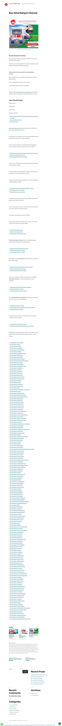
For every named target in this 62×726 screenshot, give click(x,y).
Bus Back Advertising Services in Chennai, (18, 156)
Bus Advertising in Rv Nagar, (16, 548)
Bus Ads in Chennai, (14, 121)
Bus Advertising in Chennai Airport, (17, 377)
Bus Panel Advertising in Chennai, (17, 289)
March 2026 (34, 693)
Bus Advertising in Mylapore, (16, 488)
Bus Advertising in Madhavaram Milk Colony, (19, 460)
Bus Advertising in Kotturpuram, (16, 445)
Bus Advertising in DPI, (15, 387)
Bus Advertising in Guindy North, (17, 416)
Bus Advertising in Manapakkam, (16, 476)
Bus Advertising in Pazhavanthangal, (17, 512)
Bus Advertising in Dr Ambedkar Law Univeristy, (20, 389)
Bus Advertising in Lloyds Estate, (16, 454)
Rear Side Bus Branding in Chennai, (17, 305)
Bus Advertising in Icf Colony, (16, 422)
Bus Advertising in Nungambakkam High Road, (19, 501)
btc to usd (53, 725)
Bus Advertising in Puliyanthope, (16, 528)
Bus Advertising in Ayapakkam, (16, 371)
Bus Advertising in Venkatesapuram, (17, 600)
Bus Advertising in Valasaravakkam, (17, 595)
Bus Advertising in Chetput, (15, 382)
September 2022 (35, 695)
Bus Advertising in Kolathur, (15, 442)
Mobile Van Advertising (15, 710)
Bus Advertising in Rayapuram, (16, 543)
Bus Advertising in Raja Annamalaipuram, (18, 530)
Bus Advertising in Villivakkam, (16, 604)
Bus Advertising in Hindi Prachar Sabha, (18, 420)
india (20, 725)
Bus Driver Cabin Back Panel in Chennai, (18, 270)
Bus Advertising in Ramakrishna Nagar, (18, 539)
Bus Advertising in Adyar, (15, 344)
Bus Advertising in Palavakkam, (16, 507)
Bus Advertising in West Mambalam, (17, 617)
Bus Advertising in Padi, (15, 505)
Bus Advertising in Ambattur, (16, 351)
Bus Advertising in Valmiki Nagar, (17, 597)
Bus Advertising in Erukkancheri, (16, 398)
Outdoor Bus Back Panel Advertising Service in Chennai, (21, 267)
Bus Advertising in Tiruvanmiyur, (16, 581)
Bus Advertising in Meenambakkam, (17, 481)
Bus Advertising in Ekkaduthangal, (17, 393)
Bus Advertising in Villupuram (37, 684)
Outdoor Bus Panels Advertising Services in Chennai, (20, 287)
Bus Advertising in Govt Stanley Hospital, (18, 411)
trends (14, 725)
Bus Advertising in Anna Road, (16, 362)
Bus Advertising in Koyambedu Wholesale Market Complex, (22, 449)
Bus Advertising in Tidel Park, (16, 577)
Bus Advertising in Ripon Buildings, (17, 544)
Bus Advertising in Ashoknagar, (16, 368)
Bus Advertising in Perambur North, (17, 517)
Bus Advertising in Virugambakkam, (17, 606)
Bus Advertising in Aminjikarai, (16, 355)
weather (39, 725)
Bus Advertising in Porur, (15, 523)
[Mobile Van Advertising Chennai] (13, 631)
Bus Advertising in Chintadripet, (16, 384)
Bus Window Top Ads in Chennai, (17, 309)
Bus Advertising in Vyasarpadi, (16, 611)
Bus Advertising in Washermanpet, (17, 613)
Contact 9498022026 (14, 3)
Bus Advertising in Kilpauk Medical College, (19, 436)
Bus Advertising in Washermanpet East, (18, 615)
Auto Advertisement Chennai (22, 636)
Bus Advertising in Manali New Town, (17, 474)
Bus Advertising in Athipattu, (16, 369)
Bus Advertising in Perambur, (16, 514)
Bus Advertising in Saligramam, (16, 552)
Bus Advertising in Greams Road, (16, 413)
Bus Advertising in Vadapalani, (16, 591)
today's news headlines (46, 725)
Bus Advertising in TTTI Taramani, (17, 590)
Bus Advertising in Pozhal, (15, 525)
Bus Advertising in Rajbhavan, (16, 535)
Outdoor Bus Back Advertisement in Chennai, (19, 248)
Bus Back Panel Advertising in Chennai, (18, 233)
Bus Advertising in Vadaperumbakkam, (18, 593)
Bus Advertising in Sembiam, (16, 553)
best (18, 725)
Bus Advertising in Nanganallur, (16, 492)
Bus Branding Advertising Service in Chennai (27, 646)
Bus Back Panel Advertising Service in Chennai (27, 645)
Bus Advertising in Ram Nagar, (16, 537)
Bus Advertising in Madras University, (17, 467)
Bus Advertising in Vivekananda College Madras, (20, 608)
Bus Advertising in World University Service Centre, (20, 618)
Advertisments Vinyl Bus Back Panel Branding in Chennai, (22, 188)
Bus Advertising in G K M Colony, (17, 407)
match (36, 725)
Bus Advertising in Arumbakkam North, (18, 366)
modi (34, 725)
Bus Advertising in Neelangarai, (16, 494)
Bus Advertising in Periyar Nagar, (16, 519)
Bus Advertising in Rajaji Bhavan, (17, 532)
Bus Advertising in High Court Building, (18, 418)
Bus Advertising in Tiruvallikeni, (16, 579)
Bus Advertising (12, 642)
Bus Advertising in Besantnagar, (16, 375)
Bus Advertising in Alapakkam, (16, 348)
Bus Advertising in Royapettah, (16, 546)
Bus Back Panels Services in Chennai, (17, 252)
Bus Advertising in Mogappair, (16, 485)
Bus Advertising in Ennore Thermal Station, (18, 396)
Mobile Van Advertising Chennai (11, 636)
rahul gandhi (30, 725)
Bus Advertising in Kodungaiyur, (16, 440)
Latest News (3, 725)
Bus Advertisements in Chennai (31, 644)
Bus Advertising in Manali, (15, 472)
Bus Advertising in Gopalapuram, (16, 409)
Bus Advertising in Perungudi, (16, 521)
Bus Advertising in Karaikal (36, 678)
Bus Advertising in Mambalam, (16, 470)
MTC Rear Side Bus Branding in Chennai (18, 651)
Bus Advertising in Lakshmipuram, (17, 452)
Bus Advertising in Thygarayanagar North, (18, 573)
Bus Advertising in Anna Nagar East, (17, 359)
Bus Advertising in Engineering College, (18, 395)
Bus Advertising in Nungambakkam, (17, 499)
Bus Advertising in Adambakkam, (17, 342)
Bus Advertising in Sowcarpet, (16, 563)
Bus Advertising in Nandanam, (16, 490)
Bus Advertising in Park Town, (16, 508)
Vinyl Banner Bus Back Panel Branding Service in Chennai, (22, 326)
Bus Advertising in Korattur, (15, 443)
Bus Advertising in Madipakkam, (16, 461)
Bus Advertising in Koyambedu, (16, 447)
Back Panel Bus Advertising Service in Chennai (18, 644)
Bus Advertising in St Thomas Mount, (17, 566)
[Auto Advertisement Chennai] (23, 631)
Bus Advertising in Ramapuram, (16, 541)
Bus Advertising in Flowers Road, (17, 404)
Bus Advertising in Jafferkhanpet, (16, 427)
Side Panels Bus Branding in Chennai (22, 653)
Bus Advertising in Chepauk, (16, 380)
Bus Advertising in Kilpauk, (15, 434)
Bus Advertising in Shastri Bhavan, (17, 555)
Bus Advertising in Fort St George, (17, 405)
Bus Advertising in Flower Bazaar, (17, 402)
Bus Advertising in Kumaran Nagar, (17, 451)
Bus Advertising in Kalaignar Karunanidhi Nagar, (20, 429)
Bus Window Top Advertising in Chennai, (18, 324)
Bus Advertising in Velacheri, (16, 599)
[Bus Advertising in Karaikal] (33, 631)
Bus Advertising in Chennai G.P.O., (17, 378)
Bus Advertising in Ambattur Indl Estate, (18, 353)
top (25, 725)
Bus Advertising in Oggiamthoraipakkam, (18, 503)
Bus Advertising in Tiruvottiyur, (16, 582)
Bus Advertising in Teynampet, (16, 568)
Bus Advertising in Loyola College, (17, 456)
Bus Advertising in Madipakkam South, (18, 463)
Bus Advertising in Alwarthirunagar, (17, 350)
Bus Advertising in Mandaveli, (16, 478)
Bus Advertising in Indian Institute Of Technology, (20, 424)
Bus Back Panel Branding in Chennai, (17, 250)
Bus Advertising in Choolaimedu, (16, 386)
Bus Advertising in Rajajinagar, (16, 534)
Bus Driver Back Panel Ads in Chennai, (18, 268)
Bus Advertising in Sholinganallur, (17, 561)
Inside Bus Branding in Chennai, (16, 230)
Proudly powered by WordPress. (22, 720)
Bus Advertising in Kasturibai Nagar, (17, 433)
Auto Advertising (13, 705)
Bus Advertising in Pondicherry (37, 680)
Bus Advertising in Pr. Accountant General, (18, 526)
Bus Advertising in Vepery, (15, 602)
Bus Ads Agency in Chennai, (16, 120)
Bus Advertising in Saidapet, (15, 550)
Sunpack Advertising (14, 712)
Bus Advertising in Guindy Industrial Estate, (19, 414)
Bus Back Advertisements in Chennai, (17, 155)
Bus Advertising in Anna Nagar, (16, 357)
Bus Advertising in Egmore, (15, 391)
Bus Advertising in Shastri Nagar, (16, 557)
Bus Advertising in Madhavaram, (16, 458)
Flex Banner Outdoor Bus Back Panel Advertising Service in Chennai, (24, 153)
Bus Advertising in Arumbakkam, (16, 364)
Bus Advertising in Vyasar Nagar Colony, (18, 609)
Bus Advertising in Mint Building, (17, 483)
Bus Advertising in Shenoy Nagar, (17, 559)
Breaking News (10, 725)
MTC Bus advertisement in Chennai (16, 128)
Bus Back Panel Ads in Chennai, (16, 231)
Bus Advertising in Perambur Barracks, (18, 516)
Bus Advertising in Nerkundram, (16, 496)
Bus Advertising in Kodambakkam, (17, 438)
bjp (16, 725)
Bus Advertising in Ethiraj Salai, (16, 400)
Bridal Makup (13, 706)
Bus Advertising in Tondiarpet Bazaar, (17, 586)
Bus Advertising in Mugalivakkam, (17, 487)
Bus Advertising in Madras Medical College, (19, 465)
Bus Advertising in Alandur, (15, 346)
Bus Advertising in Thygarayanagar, (17, 572)
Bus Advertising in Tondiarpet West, (17, 588)
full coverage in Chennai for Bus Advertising (23, 92)
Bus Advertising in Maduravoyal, (16, 469)
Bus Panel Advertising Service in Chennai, (18, 290)
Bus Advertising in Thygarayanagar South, (18, 575)
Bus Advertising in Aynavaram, (16, 373)
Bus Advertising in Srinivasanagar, (17, 564)
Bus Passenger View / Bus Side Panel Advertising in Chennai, (22, 307)
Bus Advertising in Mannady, (16, 479)
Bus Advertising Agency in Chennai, (17, 190)
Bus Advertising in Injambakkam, (16, 425)
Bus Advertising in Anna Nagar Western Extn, (19, 360)
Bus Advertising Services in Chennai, (17, 192)
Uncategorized (13, 714)
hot (0, 725)
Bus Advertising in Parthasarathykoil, (17, 510)
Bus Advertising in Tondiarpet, (16, 584)
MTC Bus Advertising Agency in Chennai (26, 649)
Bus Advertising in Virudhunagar (37, 682)
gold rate (23, 725)
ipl (27, 725)
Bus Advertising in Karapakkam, (16, 431)
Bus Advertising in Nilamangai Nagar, (17, 498)
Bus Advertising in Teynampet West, (17, 570)
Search (10, 669)
